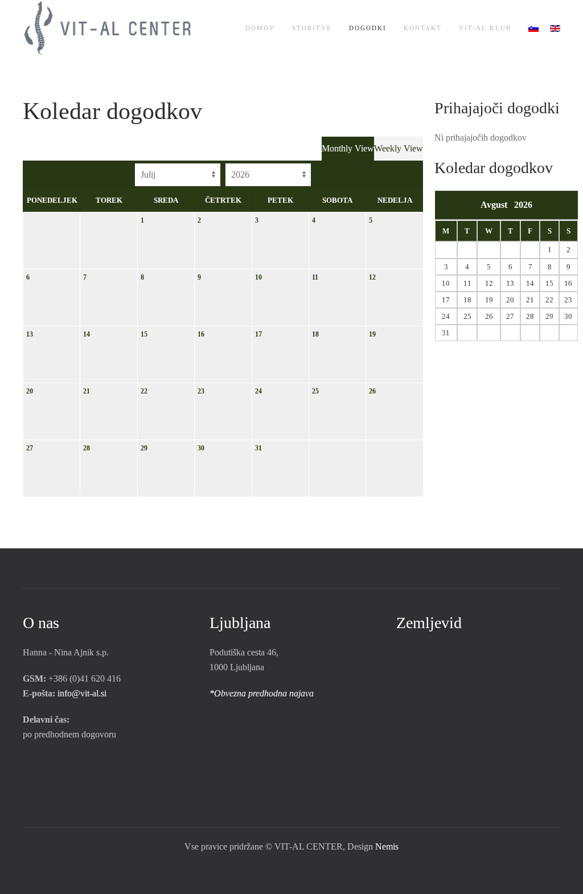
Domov (260, 27)
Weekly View (398, 148)
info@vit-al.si (82, 693)
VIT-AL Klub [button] (485, 27)
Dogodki (368, 27)
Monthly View (348, 148)
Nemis (387, 846)
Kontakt (423, 27)
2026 (523, 205)
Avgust (497, 205)
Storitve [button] (312, 27)
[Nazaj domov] (109, 28)
